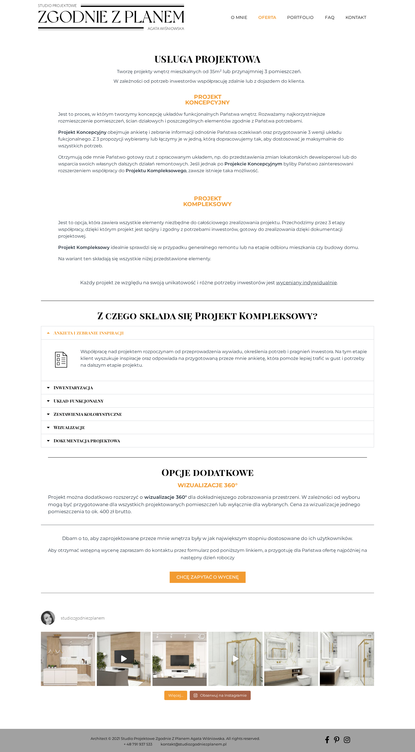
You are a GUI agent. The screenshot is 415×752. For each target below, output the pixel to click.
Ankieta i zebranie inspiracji (89, 333)
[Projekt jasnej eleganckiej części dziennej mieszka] (124, 659)
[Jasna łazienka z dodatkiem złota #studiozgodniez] (235, 659)
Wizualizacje (69, 427)
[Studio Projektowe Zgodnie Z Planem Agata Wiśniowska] (111, 17)
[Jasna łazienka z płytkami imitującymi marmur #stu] (347, 659)
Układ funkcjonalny (79, 401)
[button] (207, 332)
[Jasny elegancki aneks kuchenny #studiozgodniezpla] (68, 659)
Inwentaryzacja (73, 387)
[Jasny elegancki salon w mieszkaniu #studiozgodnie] (179, 659)
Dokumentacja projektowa (87, 440)
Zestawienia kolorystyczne (88, 414)
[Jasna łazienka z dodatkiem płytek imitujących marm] (291, 659)
